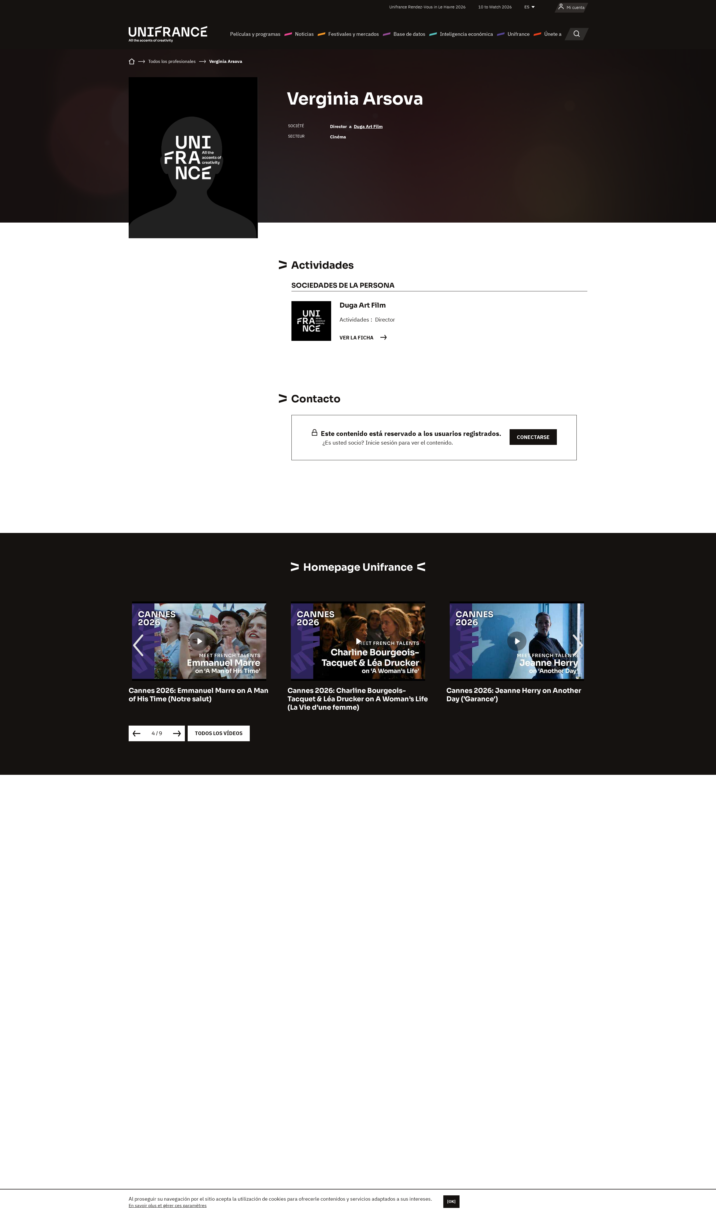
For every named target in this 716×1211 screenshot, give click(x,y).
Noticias (304, 34)
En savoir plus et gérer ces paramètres (168, 1205)
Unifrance (519, 34)
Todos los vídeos (218, 733)
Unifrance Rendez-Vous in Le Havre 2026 (427, 7)
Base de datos (409, 34)
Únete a (553, 34)
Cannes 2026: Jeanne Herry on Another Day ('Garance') (498, 694)
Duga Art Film (368, 126)
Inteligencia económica (466, 34)
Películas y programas (255, 34)
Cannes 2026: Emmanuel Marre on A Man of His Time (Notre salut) (183, 694)
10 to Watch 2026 (495, 7)
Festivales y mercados (353, 34)
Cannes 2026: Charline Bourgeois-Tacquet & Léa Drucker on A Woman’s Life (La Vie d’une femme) (342, 699)
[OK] (451, 1201)
